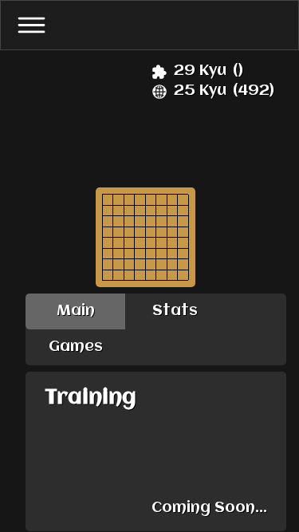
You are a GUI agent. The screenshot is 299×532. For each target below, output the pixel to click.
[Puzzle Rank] (159, 72)
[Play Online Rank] (159, 92)
